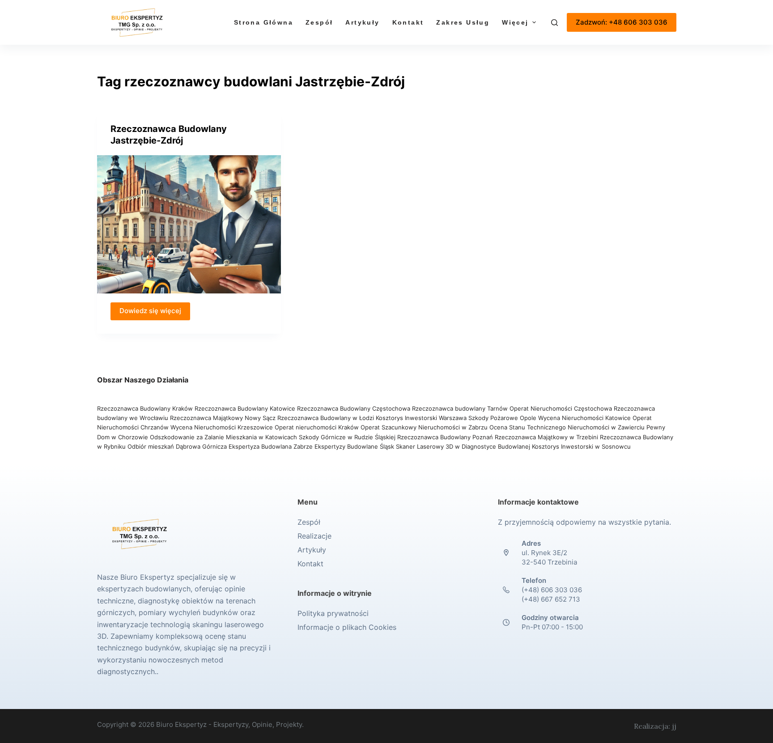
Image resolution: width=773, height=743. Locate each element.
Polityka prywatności (333, 613)
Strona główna (263, 22)
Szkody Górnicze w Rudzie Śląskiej (347, 437)
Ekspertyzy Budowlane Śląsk (354, 446)
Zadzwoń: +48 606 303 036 (621, 22)
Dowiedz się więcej (150, 310)
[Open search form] (554, 22)
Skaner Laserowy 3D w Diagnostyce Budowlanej (463, 446)
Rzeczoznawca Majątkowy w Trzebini (546, 437)
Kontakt (408, 22)
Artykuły (362, 22)
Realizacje (314, 535)
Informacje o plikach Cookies (346, 627)
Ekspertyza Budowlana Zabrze (271, 446)
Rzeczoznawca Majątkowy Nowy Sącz (223, 417)
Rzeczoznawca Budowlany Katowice (245, 408)
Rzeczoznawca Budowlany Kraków (145, 408)
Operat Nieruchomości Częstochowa (561, 408)
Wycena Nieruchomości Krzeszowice (222, 427)
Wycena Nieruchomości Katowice (584, 417)
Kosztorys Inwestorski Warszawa (421, 417)
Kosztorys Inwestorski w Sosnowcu (582, 446)
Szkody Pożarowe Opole (503, 417)
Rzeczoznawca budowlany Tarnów (460, 408)
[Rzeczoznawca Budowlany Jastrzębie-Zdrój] (189, 224)
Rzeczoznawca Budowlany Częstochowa (353, 408)
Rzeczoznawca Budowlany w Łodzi (326, 417)
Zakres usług (462, 22)
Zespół (319, 22)
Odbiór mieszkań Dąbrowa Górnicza (178, 446)
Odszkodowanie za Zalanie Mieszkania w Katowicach (224, 437)
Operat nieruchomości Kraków (317, 427)
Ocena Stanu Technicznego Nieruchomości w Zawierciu (567, 427)
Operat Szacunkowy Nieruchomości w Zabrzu (425, 427)
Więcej (515, 22)
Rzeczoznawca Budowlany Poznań (446, 437)
